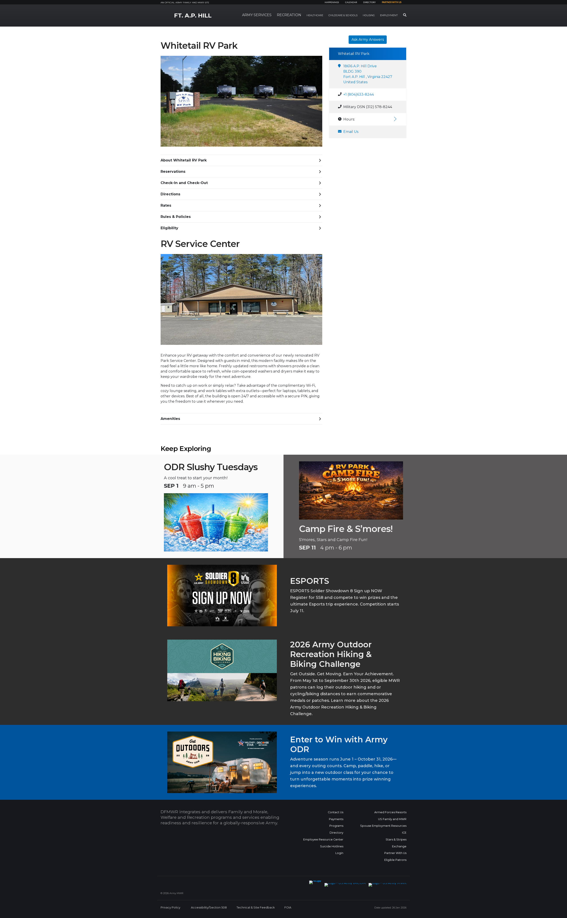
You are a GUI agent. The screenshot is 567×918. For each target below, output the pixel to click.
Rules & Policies (176, 217)
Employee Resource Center (323, 839)
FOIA (287, 907)
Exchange (399, 846)
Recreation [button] (289, 15)
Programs (336, 825)
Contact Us (335, 812)
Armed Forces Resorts (390, 812)
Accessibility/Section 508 (209, 907)
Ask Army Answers (367, 39)
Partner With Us (395, 853)
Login (339, 853)
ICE (404, 832)
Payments (336, 819)
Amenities (170, 419)
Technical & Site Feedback (256, 907)
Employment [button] (389, 15)
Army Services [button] (257, 15)
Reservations (173, 171)
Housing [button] (369, 15)
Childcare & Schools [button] (342, 15)
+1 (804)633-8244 (358, 94)
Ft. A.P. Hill (193, 15)
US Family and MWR (392, 819)
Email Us (350, 132)
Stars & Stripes (396, 839)
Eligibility (169, 228)
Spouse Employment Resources (383, 825)
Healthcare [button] (315, 15)
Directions (170, 194)
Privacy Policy (170, 907)
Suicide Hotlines (331, 846)
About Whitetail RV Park (184, 160)
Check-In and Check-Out (184, 183)
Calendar (351, 2)
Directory (369, 2)
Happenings (332, 2)
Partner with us (391, 2)
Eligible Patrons (395, 860)
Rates (166, 205)
